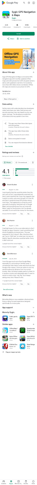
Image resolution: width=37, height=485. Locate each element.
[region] (18, 26)
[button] (20, 27)
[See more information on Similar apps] (33, 324)
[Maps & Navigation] (10, 98)
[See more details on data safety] (9, 146)
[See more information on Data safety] (33, 104)
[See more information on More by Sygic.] (33, 312)
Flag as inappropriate (11, 352)
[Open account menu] (33, 2)
